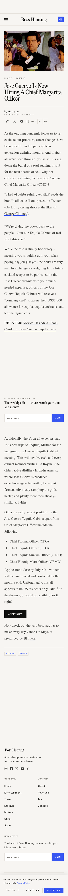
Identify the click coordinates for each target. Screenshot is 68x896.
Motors (8, 812)
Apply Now (15, 614)
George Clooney (15, 213)
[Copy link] (7, 121)
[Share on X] (14, 121)
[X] (16, 768)
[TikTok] (27, 768)
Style (7, 818)
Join (58, 418)
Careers (20, 78)
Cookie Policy (23, 883)
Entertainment (13, 792)
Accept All (54, 890)
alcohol (10, 653)
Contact (43, 805)
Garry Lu (13, 111)
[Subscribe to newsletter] (61, 19)
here (32, 638)
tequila (23, 653)
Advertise (43, 792)
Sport (7, 825)
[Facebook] (11, 768)
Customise (12, 890)
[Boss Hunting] (34, 19)
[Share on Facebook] (22, 121)
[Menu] (6, 19)
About (41, 786)
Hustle (8, 78)
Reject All (33, 890)
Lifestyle (9, 805)
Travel (7, 799)
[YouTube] (22, 768)
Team (41, 799)
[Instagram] (6, 768)
